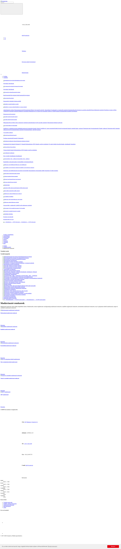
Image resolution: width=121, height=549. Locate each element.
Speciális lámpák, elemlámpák (64, 144)
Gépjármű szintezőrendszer (29, 122)
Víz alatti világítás (53, 144)
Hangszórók (6, 101)
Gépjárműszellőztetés (28, 161)
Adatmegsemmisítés (14, 176)
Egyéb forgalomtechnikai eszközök (16, 129)
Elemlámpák (6, 144)
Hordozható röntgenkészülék (8, 216)
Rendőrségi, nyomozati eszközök (26, 263)
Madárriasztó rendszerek (17, 193)
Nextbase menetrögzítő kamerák (10, 138)
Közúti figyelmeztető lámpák (64, 128)
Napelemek (47, 170)
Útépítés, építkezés (103, 128)
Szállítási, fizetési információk (10, 503)
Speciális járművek (14, 116)
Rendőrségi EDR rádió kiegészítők (22, 187)
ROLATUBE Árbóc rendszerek (16, 122)
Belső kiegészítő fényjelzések (10, 95)
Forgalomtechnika (14, 125)
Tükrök (38, 128)
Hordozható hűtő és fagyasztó (8, 219)
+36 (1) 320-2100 (28, 443)
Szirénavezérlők (17, 101)
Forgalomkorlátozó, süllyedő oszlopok (32, 129)
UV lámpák (22, 144)
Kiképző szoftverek (58, 122)
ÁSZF (4, 507)
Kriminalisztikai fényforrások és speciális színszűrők (79, 110)
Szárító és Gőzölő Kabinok (54, 111)
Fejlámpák (17, 144)
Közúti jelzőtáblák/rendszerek (20, 128)
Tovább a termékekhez (8, 234)
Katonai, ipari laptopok (17, 179)
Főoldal (5, 245)
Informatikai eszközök (16, 173)
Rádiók (9, 284)
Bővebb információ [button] (52, 546)
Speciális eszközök (14, 119)
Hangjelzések (11, 98)
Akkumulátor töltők (40, 170)
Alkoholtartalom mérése (8, 110)
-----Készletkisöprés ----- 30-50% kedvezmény (35, 299)
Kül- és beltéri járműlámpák (9, 156)
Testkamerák (20, 138)
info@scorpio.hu (25, 35)
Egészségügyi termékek (16, 211)
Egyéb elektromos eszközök (25, 205)
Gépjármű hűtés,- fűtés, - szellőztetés (23, 158)
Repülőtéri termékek (15, 104)
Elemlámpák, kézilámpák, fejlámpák (23, 141)
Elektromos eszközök (15, 202)
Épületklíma (12, 295)
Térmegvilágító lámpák (8, 150)
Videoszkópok (50, 122)
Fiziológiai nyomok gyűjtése (110, 110)
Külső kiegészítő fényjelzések (23, 95)
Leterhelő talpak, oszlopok (77, 128)
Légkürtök (11, 101)
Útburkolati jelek (87, 128)
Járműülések (11, 196)
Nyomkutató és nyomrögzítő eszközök (59, 110)
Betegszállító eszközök (16, 190)
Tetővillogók (11, 83)
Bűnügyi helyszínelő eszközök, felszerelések (41, 110)
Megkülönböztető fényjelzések (20, 80)
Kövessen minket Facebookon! (29, 61)
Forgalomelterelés (95, 128)
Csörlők (17, 205)
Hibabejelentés (25, 72)
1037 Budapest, (31, 422)
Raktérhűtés (6, 161)
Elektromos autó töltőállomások (20, 164)
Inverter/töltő (25, 170)
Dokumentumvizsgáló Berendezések (22, 110)
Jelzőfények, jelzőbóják (8, 128)
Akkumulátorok (32, 170)
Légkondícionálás (13, 161)
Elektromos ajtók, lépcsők (17, 199)
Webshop (24, 51)
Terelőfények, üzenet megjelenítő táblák (49, 128)
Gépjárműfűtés (20, 161)
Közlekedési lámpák (32, 128)
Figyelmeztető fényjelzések (18, 86)
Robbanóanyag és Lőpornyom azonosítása (38, 111)
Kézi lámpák (12, 144)
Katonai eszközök (14, 182)
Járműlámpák (11, 152)
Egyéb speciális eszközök (41, 122)
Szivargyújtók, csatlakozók (9, 205)
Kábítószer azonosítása (23, 111)
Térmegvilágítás (15, 273)
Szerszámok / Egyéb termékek (20, 208)
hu (5, 37)
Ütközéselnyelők (111, 128)
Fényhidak (5, 83)
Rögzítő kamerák (13, 135)
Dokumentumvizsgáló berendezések (9, 114)
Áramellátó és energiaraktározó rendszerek (26, 167)
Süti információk (7, 506)
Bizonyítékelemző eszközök (97, 110)
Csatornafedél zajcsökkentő (8, 132)
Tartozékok (73, 144)
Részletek (3, 325)
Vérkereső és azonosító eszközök (10, 111)
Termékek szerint (7, 247)
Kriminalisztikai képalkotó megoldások (68, 111)
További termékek (54, 170)
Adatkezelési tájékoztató (8, 505)
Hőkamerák (6, 122)
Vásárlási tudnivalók (7, 502)
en (5, 39)
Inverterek (20, 170)
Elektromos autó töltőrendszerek (10, 170)
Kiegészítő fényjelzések (16, 92)
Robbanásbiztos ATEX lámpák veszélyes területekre (37, 144)
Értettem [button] (113, 546)
